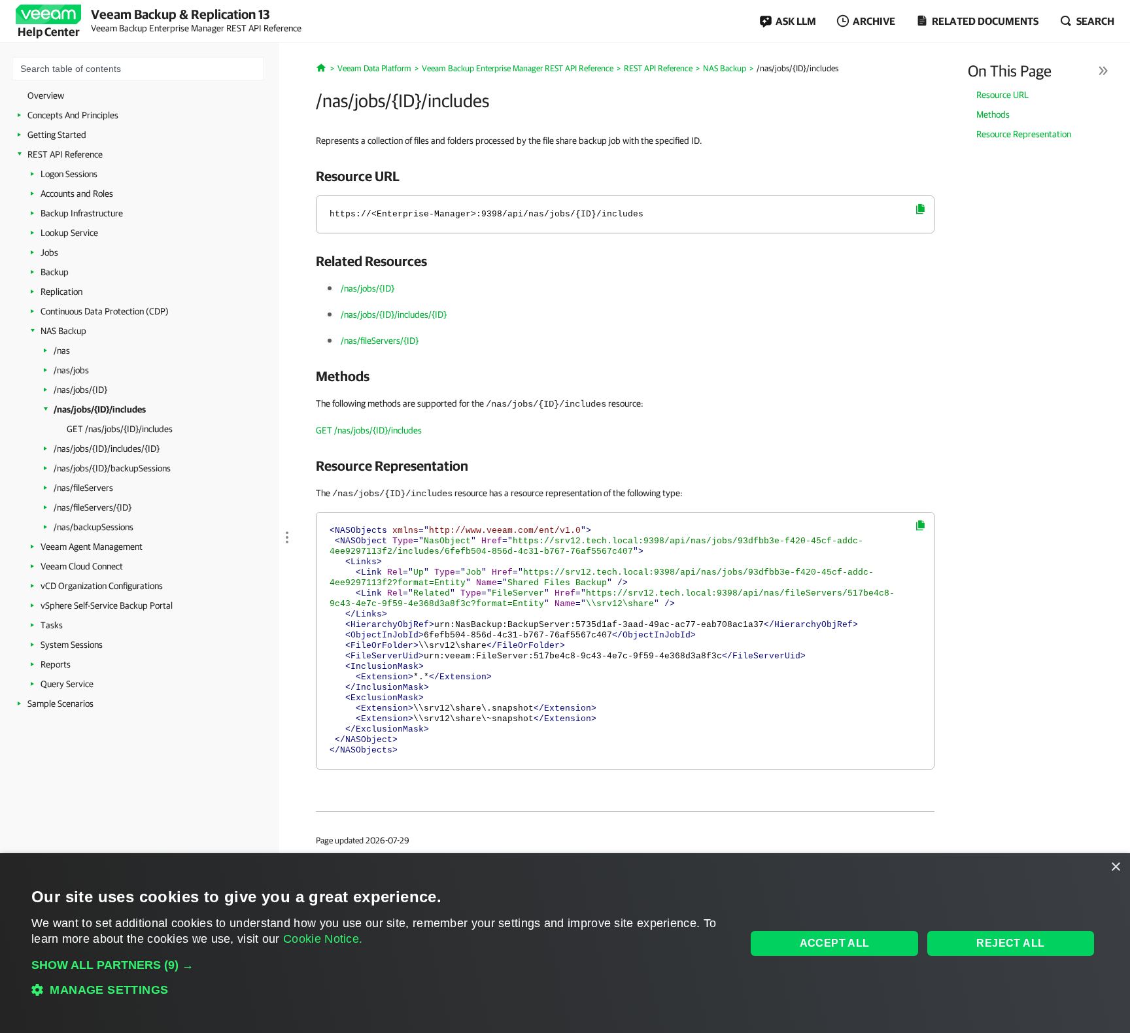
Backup (55, 272)
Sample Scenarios (60, 703)
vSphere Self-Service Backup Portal (107, 605)
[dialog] (565, 943)
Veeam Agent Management (92, 546)
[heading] (625, 176)
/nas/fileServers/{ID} (92, 507)
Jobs (49, 252)
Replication (61, 291)
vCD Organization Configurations (102, 586)
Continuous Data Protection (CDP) (105, 311)
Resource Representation (1023, 134)
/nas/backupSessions (93, 527)
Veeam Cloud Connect (82, 566)
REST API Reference (65, 154)
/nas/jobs (71, 370)
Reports (56, 664)
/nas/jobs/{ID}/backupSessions (112, 468)
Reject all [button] (1010, 943)
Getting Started (56, 134)
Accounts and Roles (77, 193)
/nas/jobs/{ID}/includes (100, 409)
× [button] (1115, 867)
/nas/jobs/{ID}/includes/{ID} (107, 448)
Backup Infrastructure (82, 213)
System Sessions (72, 644)
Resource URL (1002, 95)
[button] (378, 965)
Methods (993, 114)
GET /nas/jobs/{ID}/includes (120, 429)
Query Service (67, 684)
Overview (45, 95)
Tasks (52, 625)
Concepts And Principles (72, 115)
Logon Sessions (69, 174)
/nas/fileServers (83, 488)
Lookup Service (69, 233)
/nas (62, 350)
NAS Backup (63, 331)
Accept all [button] (835, 943)
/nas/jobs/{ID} (80, 389)
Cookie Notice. (322, 938)
